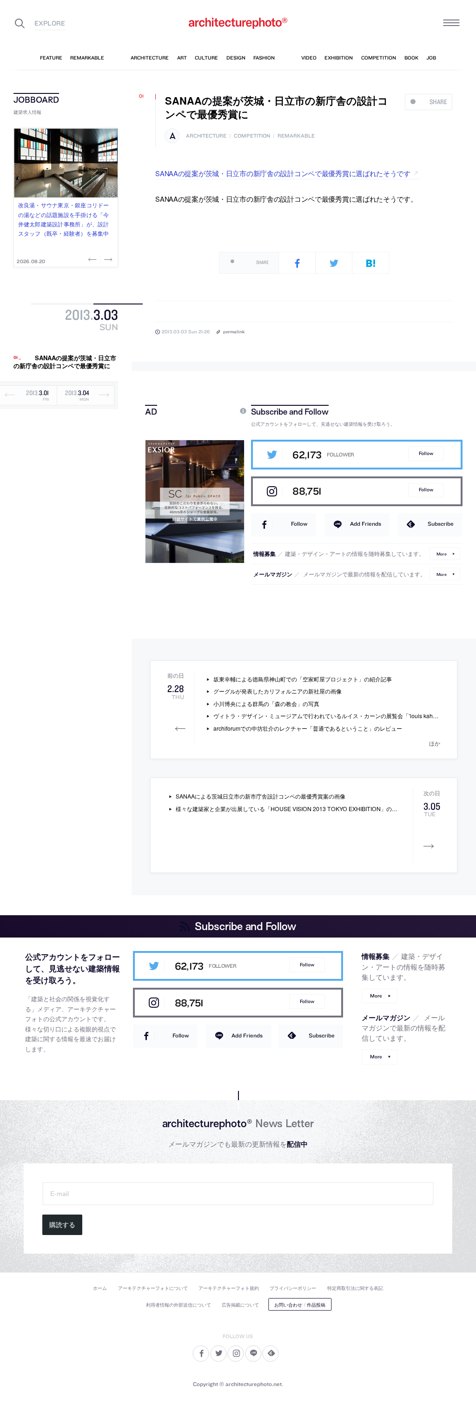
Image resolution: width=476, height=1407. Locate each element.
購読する (62, 1225)
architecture (206, 136)
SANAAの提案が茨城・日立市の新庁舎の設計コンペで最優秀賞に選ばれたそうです (282, 173)
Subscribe (441, 523)
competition (252, 136)
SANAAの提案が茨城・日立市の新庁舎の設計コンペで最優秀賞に (64, 361)
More (441, 553)
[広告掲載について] (222, 411)
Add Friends (365, 523)
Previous (93, 259)
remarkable (296, 136)
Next (107, 259)
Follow (426, 453)
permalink (234, 331)
